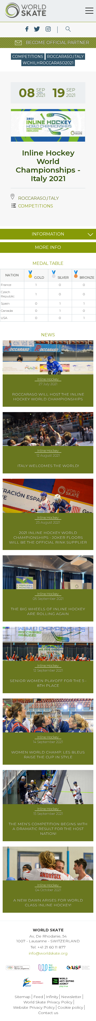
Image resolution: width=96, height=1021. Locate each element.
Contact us (48, 1012)
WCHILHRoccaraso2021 (48, 63)
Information (48, 234)
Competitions (27, 56)
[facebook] (27, 29)
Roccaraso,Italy (65, 56)
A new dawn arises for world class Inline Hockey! (48, 902)
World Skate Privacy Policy (47, 1002)
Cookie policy (70, 1007)
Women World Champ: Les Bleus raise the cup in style (48, 754)
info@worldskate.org (48, 953)
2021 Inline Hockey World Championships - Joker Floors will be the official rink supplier (48, 537)
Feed (38, 996)
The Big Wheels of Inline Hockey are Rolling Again (48, 611)
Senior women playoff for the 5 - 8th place (48, 683)
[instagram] (48, 29)
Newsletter (71, 996)
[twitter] (37, 29)
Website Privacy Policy (34, 1007)
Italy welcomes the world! (48, 465)
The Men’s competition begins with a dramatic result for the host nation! (48, 828)
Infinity (52, 996)
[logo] (68, 29)
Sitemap (22, 996)
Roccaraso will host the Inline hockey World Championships (48, 396)
